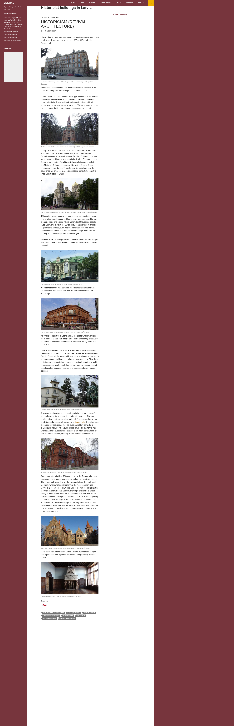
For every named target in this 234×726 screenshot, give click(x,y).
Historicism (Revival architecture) (63, 24)
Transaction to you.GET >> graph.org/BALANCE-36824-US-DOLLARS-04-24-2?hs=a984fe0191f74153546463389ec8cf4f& (13, 22)
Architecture (53, 18)
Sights (72, 3)
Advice (118, 3)
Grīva (19, 40)
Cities (82, 3)
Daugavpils (80, 422)
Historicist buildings (51, 615)
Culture (92, 3)
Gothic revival (89, 613)
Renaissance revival (67, 618)
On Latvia (9, 3)
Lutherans (14, 32)
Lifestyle (129, 3)
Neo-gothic (81, 615)
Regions (141, 3)
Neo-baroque (68, 615)
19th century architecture (53, 613)
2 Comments (52, 31)
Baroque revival (74, 613)
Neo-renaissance (49, 618)
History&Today (105, 3)
